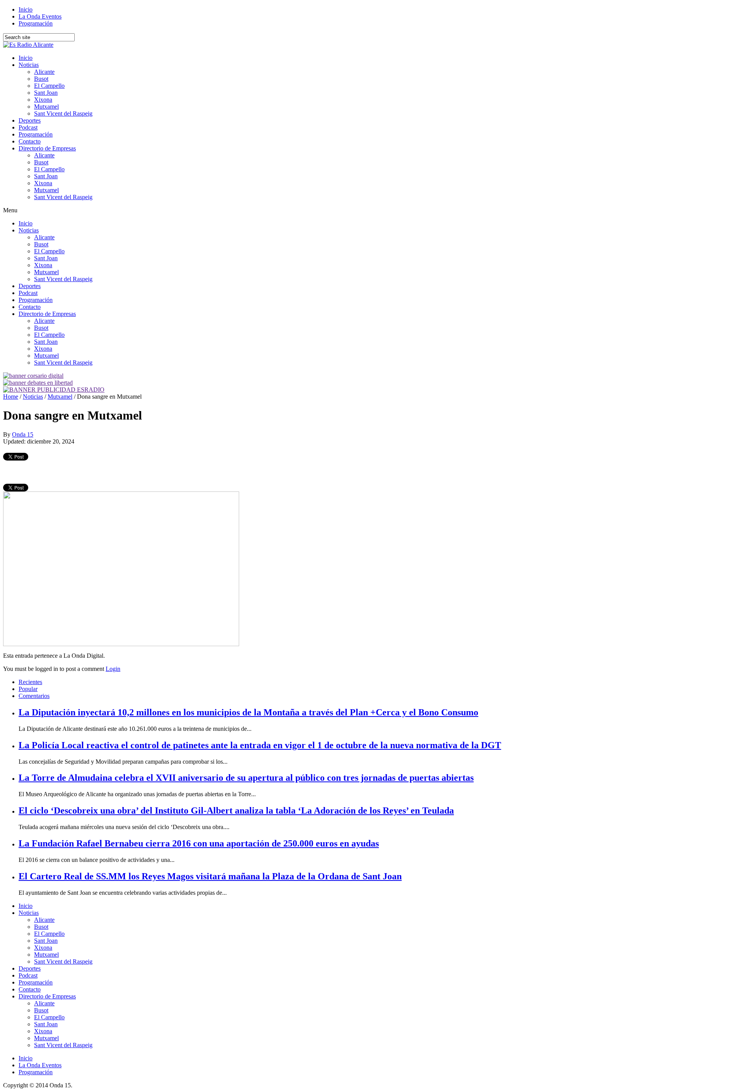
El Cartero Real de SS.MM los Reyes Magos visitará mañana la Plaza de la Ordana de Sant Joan (210, 876)
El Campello (49, 85)
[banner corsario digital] (33, 375)
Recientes (30, 682)
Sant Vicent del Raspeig (63, 113)
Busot (41, 78)
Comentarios (34, 696)
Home (10, 396)
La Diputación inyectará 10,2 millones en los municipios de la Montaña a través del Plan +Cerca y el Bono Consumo (248, 712)
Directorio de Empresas (47, 148)
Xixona (43, 99)
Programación (36, 23)
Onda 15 (22, 434)
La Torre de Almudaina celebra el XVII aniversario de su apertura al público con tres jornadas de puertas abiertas (246, 778)
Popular (28, 689)
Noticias (29, 64)
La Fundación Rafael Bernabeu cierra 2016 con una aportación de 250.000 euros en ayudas (199, 843)
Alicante (44, 71)
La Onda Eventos (40, 16)
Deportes (30, 120)
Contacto (30, 141)
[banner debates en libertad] (38, 382)
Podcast (28, 127)
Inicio (26, 9)
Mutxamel (46, 106)
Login (113, 668)
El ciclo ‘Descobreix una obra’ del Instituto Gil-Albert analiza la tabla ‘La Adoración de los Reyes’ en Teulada (236, 810)
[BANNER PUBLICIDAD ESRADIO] (53, 389)
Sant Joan (46, 92)
